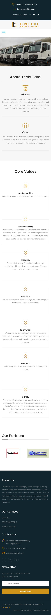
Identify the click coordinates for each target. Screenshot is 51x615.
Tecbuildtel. (6, 607)
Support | (16, 610)
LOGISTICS (6, 518)
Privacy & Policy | (27, 610)
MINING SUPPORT (9, 526)
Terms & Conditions (41, 610)
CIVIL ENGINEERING (9, 522)
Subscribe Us (25, 591)
